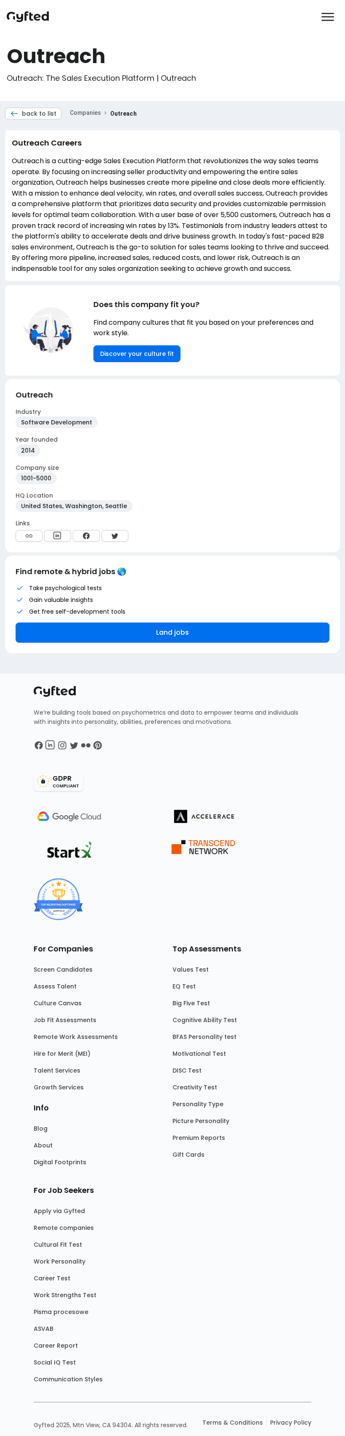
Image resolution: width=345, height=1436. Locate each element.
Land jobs (172, 632)
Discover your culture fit (137, 354)
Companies (85, 112)
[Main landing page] (32, 16)
